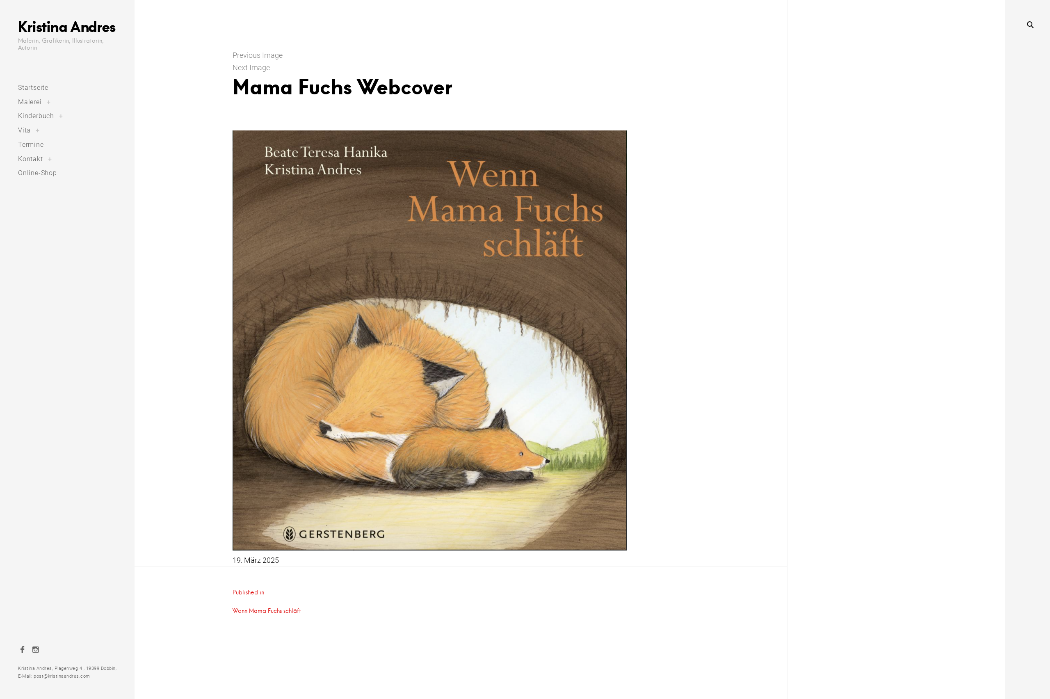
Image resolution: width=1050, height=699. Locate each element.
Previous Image (258, 55)
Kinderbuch (36, 116)
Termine (31, 144)
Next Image (251, 67)
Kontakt (30, 159)
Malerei (30, 102)
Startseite (33, 87)
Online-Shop (37, 173)
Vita (24, 130)
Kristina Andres (66, 26)
